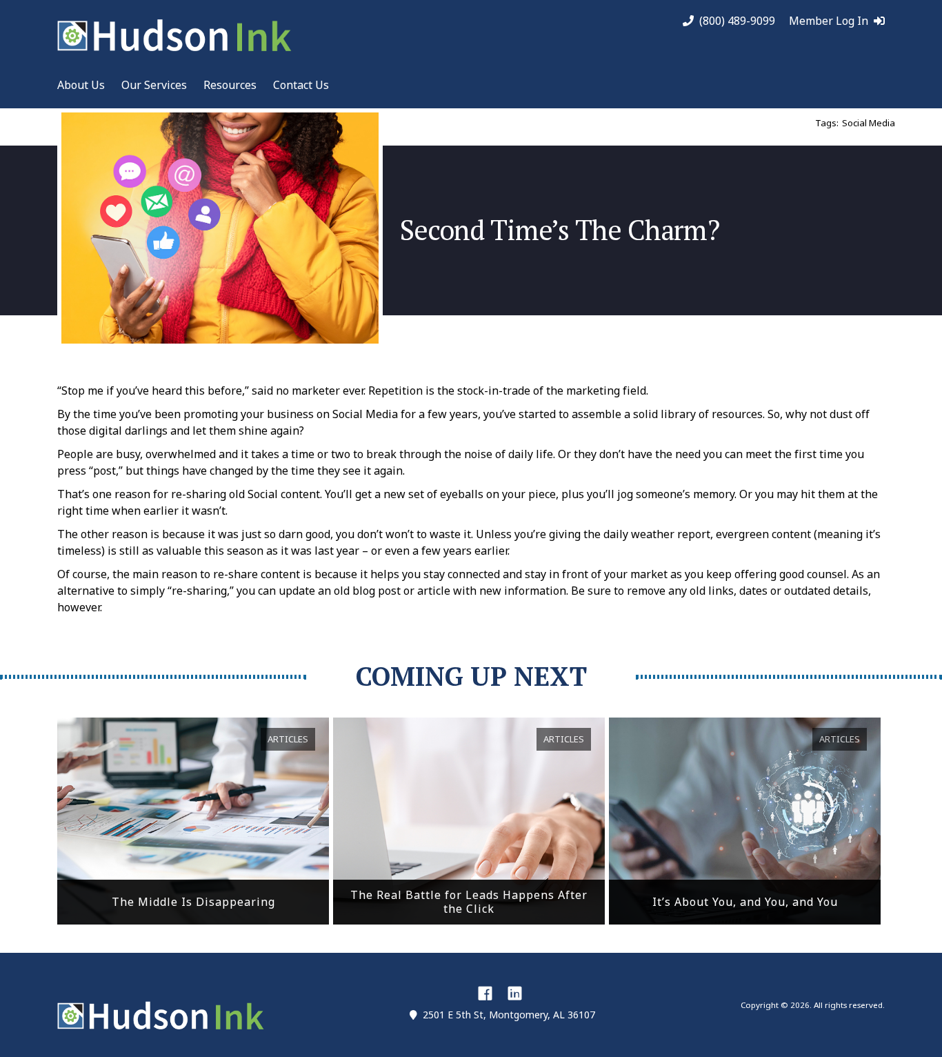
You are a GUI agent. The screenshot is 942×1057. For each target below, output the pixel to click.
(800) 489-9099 (737, 21)
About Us (81, 84)
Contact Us (301, 84)
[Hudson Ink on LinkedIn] (515, 992)
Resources (230, 84)
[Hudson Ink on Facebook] (485, 992)
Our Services (154, 84)
